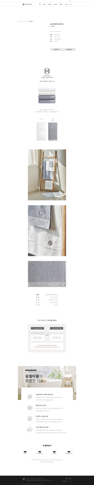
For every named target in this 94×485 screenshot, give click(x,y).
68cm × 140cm (57, 36)
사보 (70, 4)
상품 (40, 4)
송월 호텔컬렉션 (30, 21)
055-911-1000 (41, 479)
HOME (19, 21)
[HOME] (27, 4)
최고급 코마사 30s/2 (57, 39)
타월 (21, 21)
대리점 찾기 (56, 49)
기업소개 (55, 4)
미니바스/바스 (25, 21)
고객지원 (49, 4)
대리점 (44, 4)
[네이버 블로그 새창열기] (69, 478)
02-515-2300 (46, 480)
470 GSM (56, 41)
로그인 (70, 1)
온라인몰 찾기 (69, 49)
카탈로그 (60, 4)
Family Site (64, 480)
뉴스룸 (66, 4)
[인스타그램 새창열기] (66, 478)
